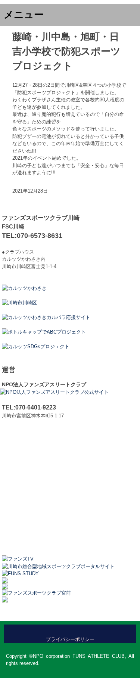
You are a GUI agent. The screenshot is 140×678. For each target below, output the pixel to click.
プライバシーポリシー (70, 639)
